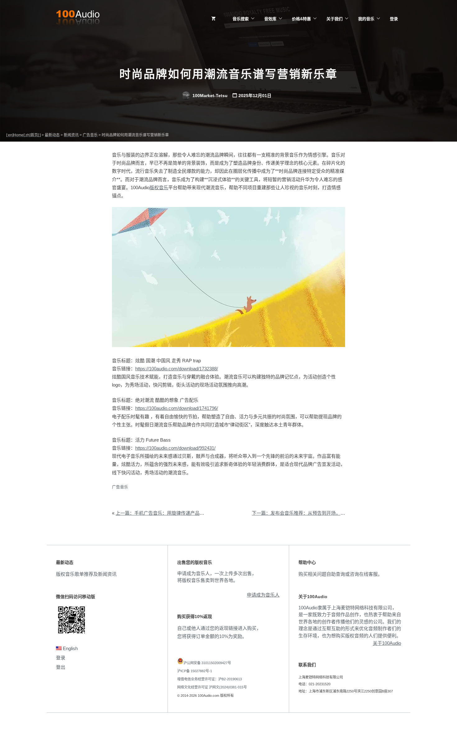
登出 (60, 667)
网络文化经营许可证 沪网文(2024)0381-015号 (212, 687)
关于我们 (334, 18)
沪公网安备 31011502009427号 (207, 663)
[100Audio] (77, 19)
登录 (394, 18)
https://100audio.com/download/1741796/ (176, 408)
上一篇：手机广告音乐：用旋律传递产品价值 (162, 513)
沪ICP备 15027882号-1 (194, 671)
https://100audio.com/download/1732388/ (176, 368)
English (70, 648)
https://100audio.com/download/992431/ (175, 448)
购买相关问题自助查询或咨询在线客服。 (340, 574)
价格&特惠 (301, 18)
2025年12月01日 (254, 95)
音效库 (270, 18)
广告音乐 (120, 487)
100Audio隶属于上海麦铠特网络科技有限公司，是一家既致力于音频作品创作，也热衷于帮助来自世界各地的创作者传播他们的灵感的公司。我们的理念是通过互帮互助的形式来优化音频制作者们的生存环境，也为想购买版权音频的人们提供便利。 (349, 621)
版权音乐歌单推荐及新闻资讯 (86, 574)
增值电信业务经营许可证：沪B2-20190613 (209, 679)
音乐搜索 (241, 18)
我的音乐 (366, 18)
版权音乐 (159, 187)
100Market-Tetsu (209, 95)
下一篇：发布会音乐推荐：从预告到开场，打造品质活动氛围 (315, 513)
